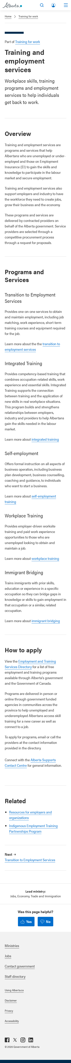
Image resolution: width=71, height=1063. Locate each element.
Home (8, 16)
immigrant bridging (46, 620)
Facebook (7, 1040)
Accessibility (12, 1021)
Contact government (20, 966)
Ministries (12, 945)
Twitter (15, 1040)
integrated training (45, 439)
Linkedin (30, 1040)
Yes (29, 921)
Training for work (28, 16)
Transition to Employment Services (30, 859)
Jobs (8, 955)
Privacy (9, 1011)
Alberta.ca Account (53, 4)
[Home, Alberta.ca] (12, 5)
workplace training (45, 558)
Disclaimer (11, 1000)
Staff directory (15, 976)
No (48, 921)
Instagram (23, 1040)
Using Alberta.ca (14, 990)
